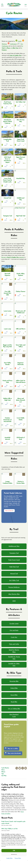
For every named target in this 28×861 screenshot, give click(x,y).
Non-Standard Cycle (14, 715)
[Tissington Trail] (7, 214)
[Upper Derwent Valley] (21, 159)
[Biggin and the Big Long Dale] (7, 344)
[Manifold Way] (21, 179)
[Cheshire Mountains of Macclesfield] (7, 418)
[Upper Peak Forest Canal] (21, 139)
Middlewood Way (14, 546)
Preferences (14, 854)
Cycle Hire (14, 637)
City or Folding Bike (14, 708)
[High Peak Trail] (21, 214)
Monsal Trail (14, 573)
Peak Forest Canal (14, 560)
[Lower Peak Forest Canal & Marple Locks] (7, 179)
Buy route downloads (14, 753)
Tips (2, 773)
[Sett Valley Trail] (21, 101)
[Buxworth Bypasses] (7, 273)
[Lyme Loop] (7, 327)
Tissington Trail (14, 553)
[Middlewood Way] (21, 197)
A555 (14, 601)
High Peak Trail (14, 566)
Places (3, 772)
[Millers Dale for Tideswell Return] (21, 380)
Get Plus (3, 775)
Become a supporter (12, 257)
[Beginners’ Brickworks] (21, 362)
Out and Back (14, 630)
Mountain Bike (14, 681)
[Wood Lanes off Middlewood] (21, 310)
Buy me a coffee (13, 748)
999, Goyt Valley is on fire (9, 828)
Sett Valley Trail (14, 580)
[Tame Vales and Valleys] (21, 344)
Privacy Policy (18, 858)
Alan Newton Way (14, 594)
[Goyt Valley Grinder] (7, 362)
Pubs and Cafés (14, 644)
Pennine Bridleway (14, 587)
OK (14, 850)
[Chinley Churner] (21, 292)
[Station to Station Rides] (21, 479)
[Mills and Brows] (21, 327)
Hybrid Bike (14, 688)
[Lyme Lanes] (7, 310)
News (3, 770)
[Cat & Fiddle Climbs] (21, 418)
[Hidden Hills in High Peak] (7, 399)
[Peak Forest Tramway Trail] (7, 101)
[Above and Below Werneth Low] (21, 399)
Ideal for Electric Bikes (14, 651)
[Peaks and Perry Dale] (7, 380)
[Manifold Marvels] (7, 437)
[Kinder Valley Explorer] (21, 273)
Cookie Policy (9, 858)
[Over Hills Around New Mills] (7, 292)
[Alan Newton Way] (21, 120)
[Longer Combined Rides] (7, 479)
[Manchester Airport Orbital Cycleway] (7, 120)
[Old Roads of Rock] (21, 437)
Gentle (19, 41)
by (7, 48)
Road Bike (14, 702)
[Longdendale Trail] (7, 139)
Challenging (13, 44)
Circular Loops (14, 623)
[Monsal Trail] (7, 197)
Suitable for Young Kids (14, 658)
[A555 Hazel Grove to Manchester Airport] (7, 159)
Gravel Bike (14, 695)
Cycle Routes (5, 768)
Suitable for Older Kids (14, 664)
